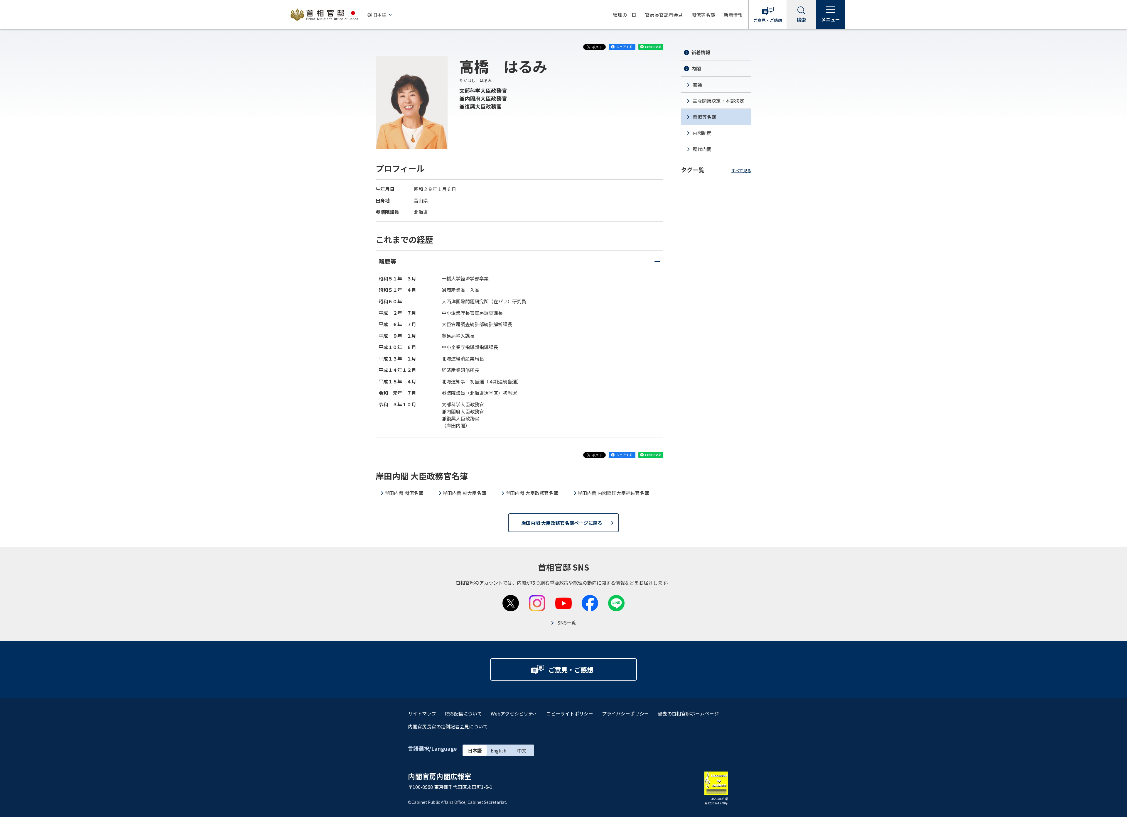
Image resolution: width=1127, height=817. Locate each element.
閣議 (697, 84)
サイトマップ (422, 713)
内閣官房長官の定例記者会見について (448, 726)
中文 (522, 750)
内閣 (696, 68)
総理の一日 (624, 14)
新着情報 (733, 14)
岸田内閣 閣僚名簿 (403, 492)
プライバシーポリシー (625, 713)
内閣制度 (702, 132)
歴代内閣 (702, 149)
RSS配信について (463, 713)
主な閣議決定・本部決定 (718, 100)
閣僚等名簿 (703, 14)
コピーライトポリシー (569, 713)
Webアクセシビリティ (514, 713)
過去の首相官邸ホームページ (688, 713)
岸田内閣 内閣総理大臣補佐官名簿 (613, 492)
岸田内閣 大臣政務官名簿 (531, 492)
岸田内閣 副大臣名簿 (464, 492)
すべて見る (741, 170)
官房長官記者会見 (664, 14)
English (498, 750)
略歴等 (519, 264)
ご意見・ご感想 (767, 20)
